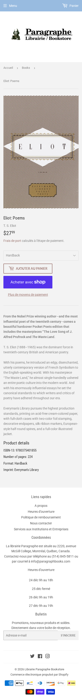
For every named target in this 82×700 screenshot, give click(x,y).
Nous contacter (41, 523)
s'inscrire (68, 635)
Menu (13, 6)
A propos (41, 505)
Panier (74, 6)
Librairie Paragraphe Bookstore (44, 669)
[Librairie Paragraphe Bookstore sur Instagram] (47, 657)
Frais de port (12, 241)
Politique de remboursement (41, 517)
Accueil (8, 67)
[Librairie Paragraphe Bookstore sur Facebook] (40, 657)
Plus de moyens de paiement (28, 294)
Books (26, 67)
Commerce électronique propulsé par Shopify (39, 674)
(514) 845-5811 (63, 556)
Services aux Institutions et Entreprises (41, 529)
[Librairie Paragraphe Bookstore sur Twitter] (32, 657)
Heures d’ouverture (41, 511)
